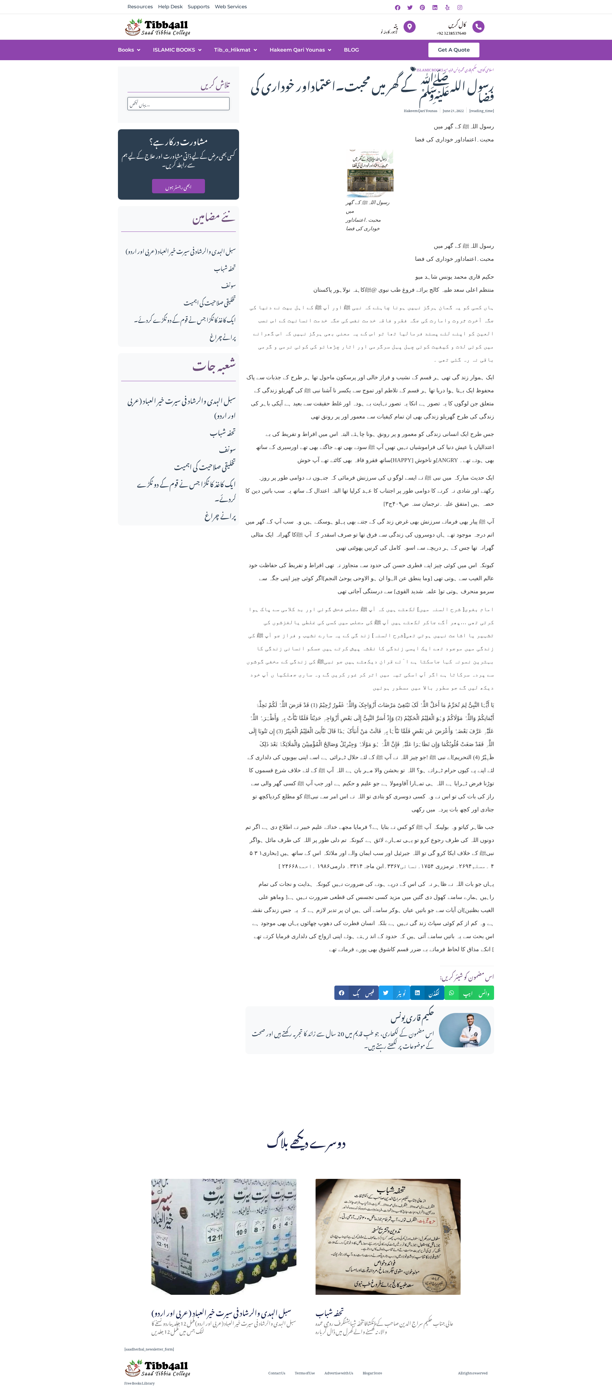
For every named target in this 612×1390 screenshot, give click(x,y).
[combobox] (178, 103)
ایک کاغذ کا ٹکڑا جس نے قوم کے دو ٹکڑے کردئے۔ (185, 319)
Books (126, 50)
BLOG (351, 50)
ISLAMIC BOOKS (174, 50)
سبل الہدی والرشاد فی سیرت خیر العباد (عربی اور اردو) (181, 250)
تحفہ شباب (225, 267)
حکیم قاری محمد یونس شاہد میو (460, 69)
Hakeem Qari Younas (297, 50)
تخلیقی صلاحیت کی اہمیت (210, 302)
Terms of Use (305, 1372)
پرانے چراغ (223, 336)
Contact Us (276, 1372)
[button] (356, 993)
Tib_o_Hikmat (232, 50)
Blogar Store (372, 1372)
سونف (228, 284)
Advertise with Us (338, 1372)
